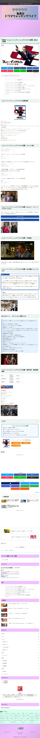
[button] (38, 559)
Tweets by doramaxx (5, 707)
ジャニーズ (21, 674)
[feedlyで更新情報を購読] (29, 486)
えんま (20, 693)
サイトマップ (33, 732)
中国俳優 (6, 681)
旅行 (20, 652)
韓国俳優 (6, 682)
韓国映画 (21, 665)
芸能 (20, 668)
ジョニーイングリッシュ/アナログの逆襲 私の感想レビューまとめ (18, 592)
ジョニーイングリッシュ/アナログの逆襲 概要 (14, 82)
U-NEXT (2, 381)
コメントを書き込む (20, 547)
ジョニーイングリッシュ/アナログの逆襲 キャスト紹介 (16, 84)
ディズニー (21, 655)
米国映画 (21, 663)
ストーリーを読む (20, 219)
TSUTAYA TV (3, 378)
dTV (1, 375)
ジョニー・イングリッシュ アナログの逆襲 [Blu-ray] (21, 440)
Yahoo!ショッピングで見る (16, 445)
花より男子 (21, 647)
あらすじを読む (20, 216)
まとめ (7, 93)
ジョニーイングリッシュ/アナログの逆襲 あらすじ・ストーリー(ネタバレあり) (20, 85)
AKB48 (21, 671)
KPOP (20, 633)
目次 (18, 79)
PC (20, 636)
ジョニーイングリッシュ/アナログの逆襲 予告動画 (15, 87)
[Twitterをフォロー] (29, 483)
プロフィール (7, 732)
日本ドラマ (21, 644)
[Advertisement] (20, 29)
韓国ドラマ (21, 649)
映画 (20, 657)
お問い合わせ (20, 733)
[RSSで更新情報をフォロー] (20, 489)
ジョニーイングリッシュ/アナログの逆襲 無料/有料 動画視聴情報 (18, 92)
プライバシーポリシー (20, 732)
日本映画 (21, 660)
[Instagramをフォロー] (10, 486)
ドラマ (20, 639)
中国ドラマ (21, 641)
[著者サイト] (10, 483)
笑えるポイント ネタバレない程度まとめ (13, 90)
